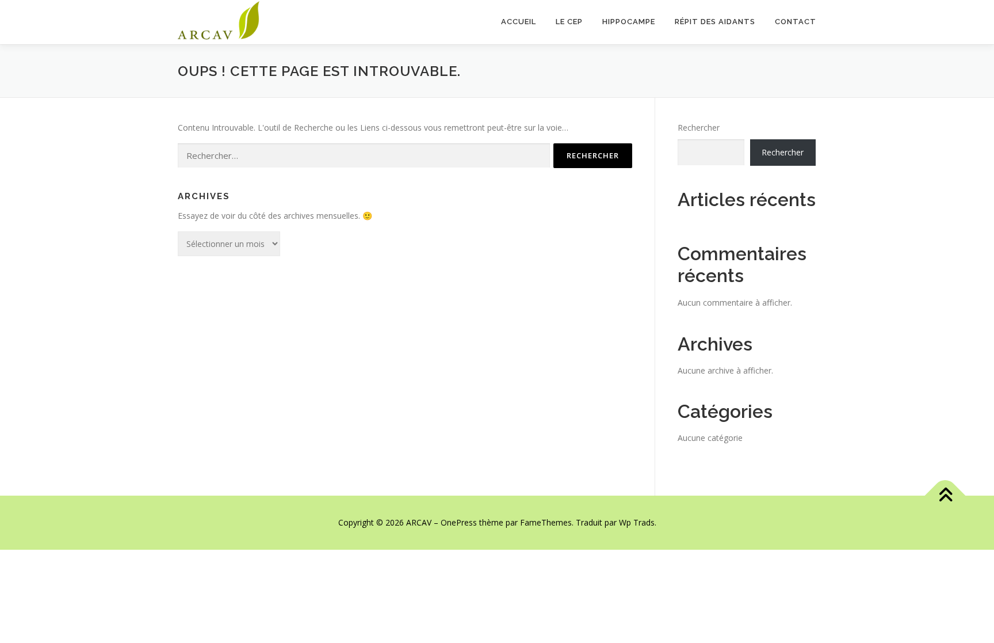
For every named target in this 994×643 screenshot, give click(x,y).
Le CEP (569, 21)
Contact (795, 21)
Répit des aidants (715, 21)
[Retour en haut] (945, 495)
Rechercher (699, 127)
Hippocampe (628, 21)
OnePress (459, 522)
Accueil (518, 21)
